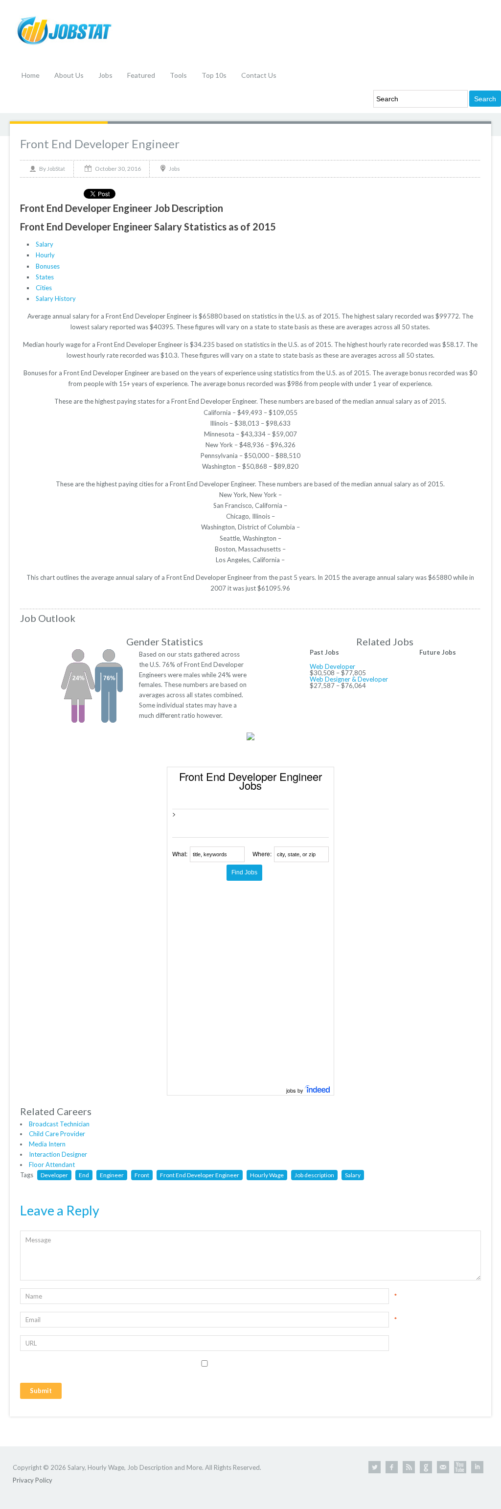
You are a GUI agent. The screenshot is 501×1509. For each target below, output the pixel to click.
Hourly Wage (267, 1175)
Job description (314, 1175)
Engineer (112, 1175)
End (84, 1175)
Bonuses (48, 266)
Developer (54, 1175)
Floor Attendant (52, 1164)
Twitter (374, 1467)
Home (31, 75)
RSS (409, 1467)
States (45, 277)
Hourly (45, 255)
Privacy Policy (32, 1480)
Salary (44, 244)
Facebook (392, 1467)
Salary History (56, 298)
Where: (262, 853)
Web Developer (332, 666)
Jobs (105, 75)
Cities (44, 288)
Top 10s (214, 75)
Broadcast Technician (59, 1124)
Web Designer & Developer (349, 679)
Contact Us (258, 75)
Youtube (460, 1467)
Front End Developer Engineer (100, 144)
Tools (178, 75)
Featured (141, 75)
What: (179, 853)
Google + (426, 1467)
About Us (69, 75)
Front (142, 1175)
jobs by (295, 1090)
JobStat (56, 168)
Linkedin (477, 1467)
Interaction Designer (58, 1154)
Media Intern (47, 1144)
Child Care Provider (57, 1134)
